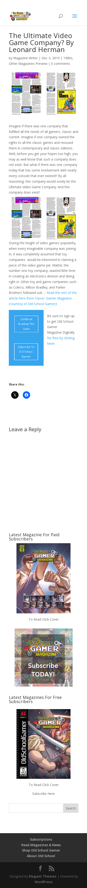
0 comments (60, 63)
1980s (67, 58)
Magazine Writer (25, 58)
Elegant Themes (42, 876)
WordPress (44, 882)
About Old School (41, 856)
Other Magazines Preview (28, 63)
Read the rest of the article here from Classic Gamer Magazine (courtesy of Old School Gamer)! (43, 298)
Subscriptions (41, 839)
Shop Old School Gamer (41, 850)
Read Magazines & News (41, 845)
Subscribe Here (43, 793)
